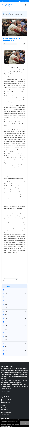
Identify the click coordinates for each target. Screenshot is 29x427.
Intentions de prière (7, 399)
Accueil (6, 13)
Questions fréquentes (7, 401)
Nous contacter (6, 402)
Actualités (12, 13)
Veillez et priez (6, 397)
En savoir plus (9, 426)
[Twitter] (2, 1)
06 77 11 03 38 (23, 1)
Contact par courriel (7, 412)
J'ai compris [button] (24, 423)
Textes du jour (5, 396)
